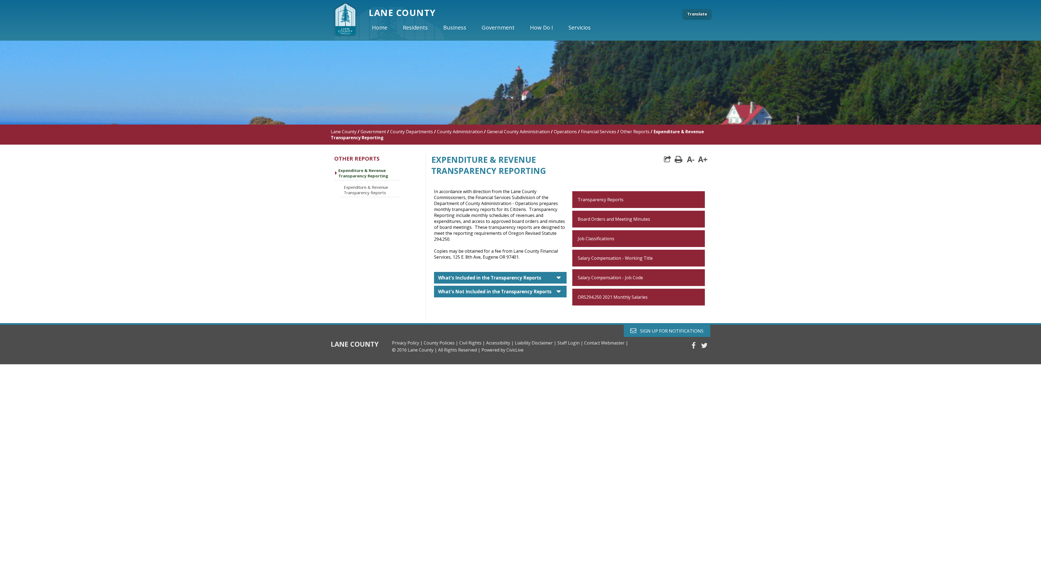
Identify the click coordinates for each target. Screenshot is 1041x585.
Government (373, 132)
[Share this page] (667, 159)
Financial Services (598, 132)
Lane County (343, 132)
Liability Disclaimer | (535, 343)
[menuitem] (384, 27)
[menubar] (486, 27)
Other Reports (635, 132)
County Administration (460, 132)
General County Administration (518, 132)
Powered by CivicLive (502, 350)
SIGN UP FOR (669, 330)
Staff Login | (570, 343)
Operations (565, 132)
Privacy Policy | (407, 343)
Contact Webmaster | (606, 343)
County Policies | (441, 343)
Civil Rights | (472, 343)
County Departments (411, 132)
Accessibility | (500, 343)
